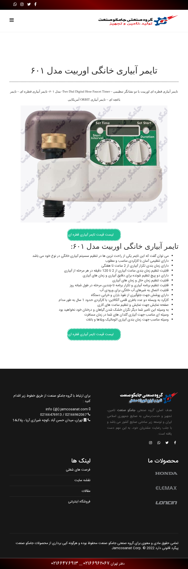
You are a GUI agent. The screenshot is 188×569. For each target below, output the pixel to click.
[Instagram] (22, 4)
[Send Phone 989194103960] (159, 443)
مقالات (86, 491)
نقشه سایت (82, 480)
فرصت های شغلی (78, 470)
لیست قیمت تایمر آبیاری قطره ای (91, 235)
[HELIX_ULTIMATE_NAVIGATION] (12, 21)
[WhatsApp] (15, 4)
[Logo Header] (136, 20)
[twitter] (29, 4)
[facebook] (35, 4)
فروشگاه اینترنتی (79, 501)
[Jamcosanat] (174, 443)
